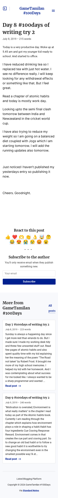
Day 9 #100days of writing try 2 (27, 397)
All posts (51, 308)
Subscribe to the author (29, 257)
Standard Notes (31, 490)
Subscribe (29, 281)
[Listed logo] (5, 8)
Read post (11, 385)
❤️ (14, 237)
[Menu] (53, 11)
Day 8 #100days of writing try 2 (26, 28)
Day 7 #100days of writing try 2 (27, 324)
